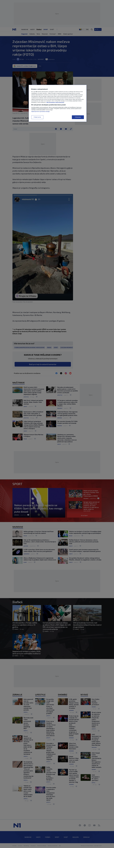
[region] (58, 103)
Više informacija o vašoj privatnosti (55, 102)
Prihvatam (78, 117)
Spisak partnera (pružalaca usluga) (40, 111)
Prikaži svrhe (37, 117)
